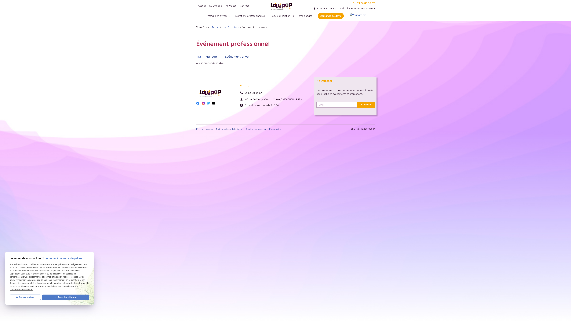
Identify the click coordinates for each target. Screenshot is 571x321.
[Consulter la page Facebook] (197, 103)
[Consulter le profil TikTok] (213, 103)
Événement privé (237, 56)
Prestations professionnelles (249, 15)
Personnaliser (27, 297)
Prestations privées (217, 15)
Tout (198, 56)
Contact (244, 5)
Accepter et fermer (67, 297)
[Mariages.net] (358, 14)
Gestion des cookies (256, 129)
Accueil (202, 5)
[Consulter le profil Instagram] (203, 102)
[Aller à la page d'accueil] (282, 5)
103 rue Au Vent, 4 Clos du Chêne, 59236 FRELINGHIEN (346, 8)
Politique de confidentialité (229, 129)
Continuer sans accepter (21, 289)
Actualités (231, 5)
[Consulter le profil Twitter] (208, 103)
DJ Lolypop (215, 5)
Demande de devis (330, 15)
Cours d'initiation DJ (283, 15)
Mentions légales (204, 129)
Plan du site (275, 129)
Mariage (211, 56)
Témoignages (305, 15)
